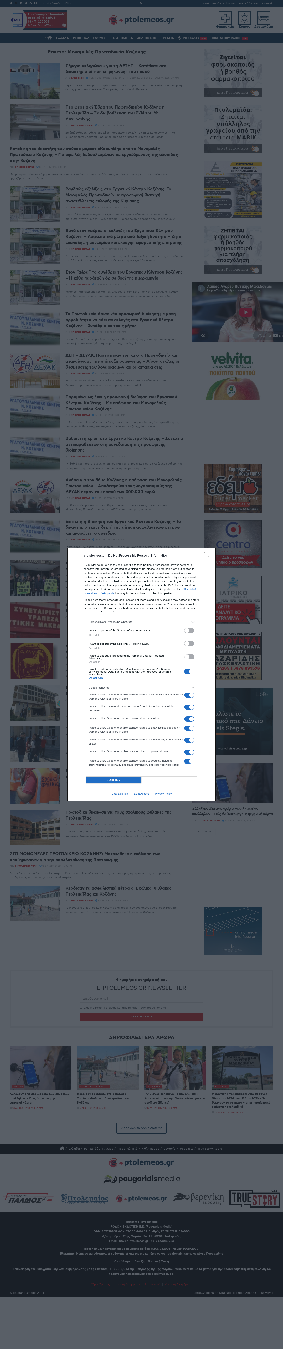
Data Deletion (119, 793)
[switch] (189, 630)
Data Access (141, 793)
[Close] (208, 555)
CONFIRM (114, 779)
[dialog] (141, 674)
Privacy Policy (163, 793)
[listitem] (141, 622)
